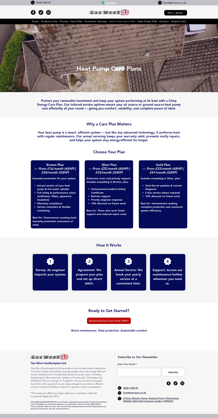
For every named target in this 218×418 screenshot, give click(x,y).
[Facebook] (33, 12)
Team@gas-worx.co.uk (174, 2)
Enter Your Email (126, 364)
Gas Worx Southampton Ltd (48, 363)
